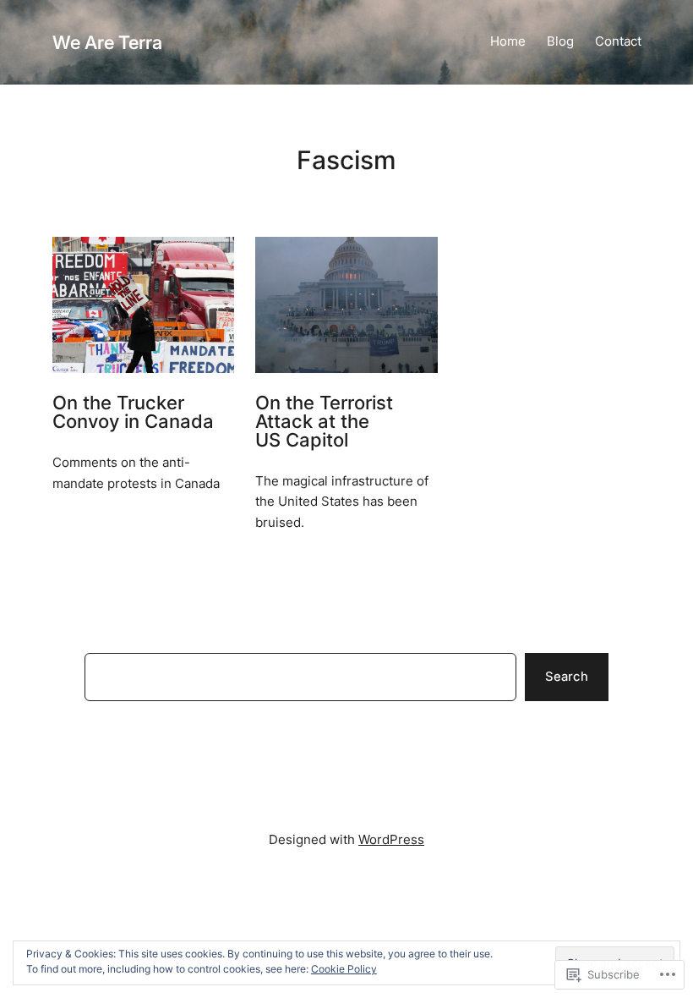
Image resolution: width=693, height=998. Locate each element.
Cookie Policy (344, 968)
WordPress (391, 839)
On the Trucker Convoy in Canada (133, 412)
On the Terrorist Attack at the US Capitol (324, 421)
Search (566, 676)
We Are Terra (107, 42)
